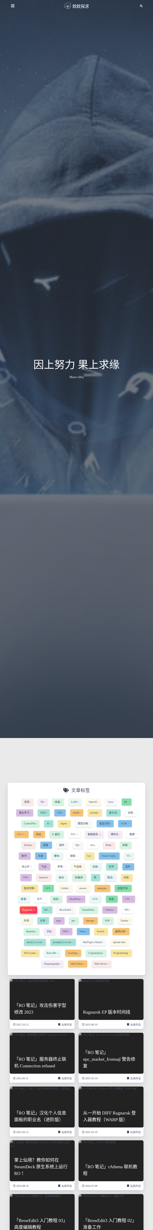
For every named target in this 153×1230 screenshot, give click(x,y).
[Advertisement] (76, 766)
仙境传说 (66, 1024)
